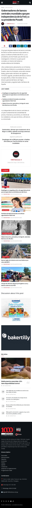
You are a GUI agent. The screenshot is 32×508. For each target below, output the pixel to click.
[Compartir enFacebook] (10, 46)
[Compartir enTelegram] (25, 46)
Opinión (3, 465)
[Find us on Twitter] (3, 501)
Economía (4, 461)
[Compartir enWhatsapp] (22, 46)
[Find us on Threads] (8, 501)
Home (2, 7)
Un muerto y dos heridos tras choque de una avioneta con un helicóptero (16, 398)
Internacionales (9, 7)
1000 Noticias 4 (10, 23)
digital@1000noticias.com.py (10, 492)
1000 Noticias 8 (6, 194)
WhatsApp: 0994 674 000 (9, 488)
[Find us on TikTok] (13, 501)
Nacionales (6, 186)
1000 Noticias (8, 505)
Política (3, 463)
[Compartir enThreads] (29, 46)
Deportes (3, 459)
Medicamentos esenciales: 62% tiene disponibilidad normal (11, 382)
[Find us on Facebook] (1, 501)
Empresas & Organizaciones (8, 468)
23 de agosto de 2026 (17, 194)
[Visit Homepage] (16, 2)
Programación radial (6, 470)
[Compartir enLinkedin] (18, 46)
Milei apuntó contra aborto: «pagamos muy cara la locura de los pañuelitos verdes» (17, 412)
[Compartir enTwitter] (14, 46)
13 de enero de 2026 (22, 23)
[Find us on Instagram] (6, 501)
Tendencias (4, 466)
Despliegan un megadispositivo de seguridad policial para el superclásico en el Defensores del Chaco (15, 94)
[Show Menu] (2, 2)
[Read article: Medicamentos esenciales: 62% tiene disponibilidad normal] (16, 368)
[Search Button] (30, 2)
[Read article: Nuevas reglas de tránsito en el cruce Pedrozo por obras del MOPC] (16, 251)
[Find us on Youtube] (10, 501)
